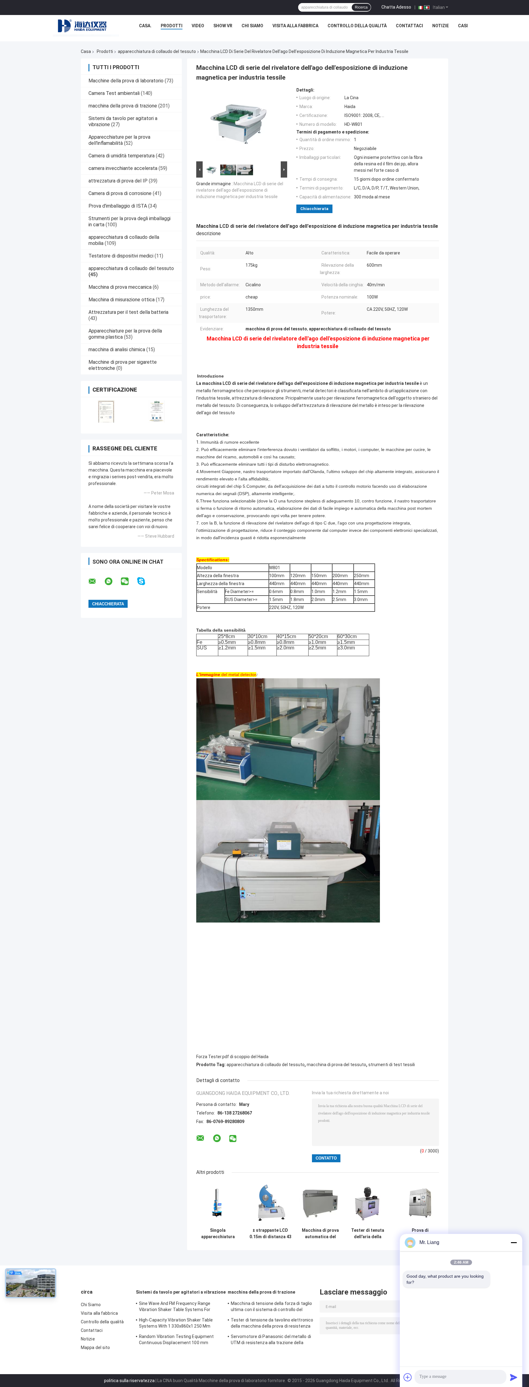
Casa (86, 51)
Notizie (440, 25)
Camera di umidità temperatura (121, 156)
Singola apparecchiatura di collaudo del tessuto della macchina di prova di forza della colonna (217, 1233)
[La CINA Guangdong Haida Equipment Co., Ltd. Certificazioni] (106, 411)
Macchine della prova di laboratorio (125, 81)
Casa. (145, 25)
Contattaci (409, 25)
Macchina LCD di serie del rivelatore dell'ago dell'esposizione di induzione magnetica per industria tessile (239, 190)
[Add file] (407, 1377)
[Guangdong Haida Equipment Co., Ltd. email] (96, 581)
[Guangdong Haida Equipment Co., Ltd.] (86, 27)
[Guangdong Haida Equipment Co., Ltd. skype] (145, 581)
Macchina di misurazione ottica (121, 300)
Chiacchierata (314, 208)
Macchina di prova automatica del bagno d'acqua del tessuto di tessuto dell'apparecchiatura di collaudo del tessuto (320, 1233)
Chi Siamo (252, 25)
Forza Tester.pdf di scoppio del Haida (232, 1056)
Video (198, 25)
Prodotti (171, 25)
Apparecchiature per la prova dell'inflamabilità (119, 140)
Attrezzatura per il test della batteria (128, 312)
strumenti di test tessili (391, 1064)
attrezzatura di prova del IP (118, 181)
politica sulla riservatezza (129, 1380)
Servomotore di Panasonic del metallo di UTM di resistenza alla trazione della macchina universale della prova (271, 1340)
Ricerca (361, 7)
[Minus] (513, 1242)
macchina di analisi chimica (116, 349)
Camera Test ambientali (114, 93)
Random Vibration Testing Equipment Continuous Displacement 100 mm (176, 1339)
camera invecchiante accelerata (122, 168)
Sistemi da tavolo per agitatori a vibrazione (181, 1292)
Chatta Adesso (396, 7)
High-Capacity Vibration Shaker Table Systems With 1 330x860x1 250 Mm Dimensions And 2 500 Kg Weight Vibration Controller (176, 1323)
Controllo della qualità (357, 25)
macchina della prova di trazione (122, 106)
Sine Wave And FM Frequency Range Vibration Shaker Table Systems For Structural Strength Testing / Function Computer (177, 1307)
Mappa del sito (95, 1347)
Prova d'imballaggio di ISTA (117, 206)
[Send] (514, 1377)
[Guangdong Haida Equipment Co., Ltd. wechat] (128, 581)
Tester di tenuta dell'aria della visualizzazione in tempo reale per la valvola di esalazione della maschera (367, 1233)
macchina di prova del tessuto (336, 1064)
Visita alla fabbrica (295, 25)
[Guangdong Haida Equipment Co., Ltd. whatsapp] (112, 581)
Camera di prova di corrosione (120, 193)
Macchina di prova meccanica (120, 287)
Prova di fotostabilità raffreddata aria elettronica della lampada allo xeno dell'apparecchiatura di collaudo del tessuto (420, 1233)
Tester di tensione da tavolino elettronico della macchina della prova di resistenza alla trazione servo (272, 1323)
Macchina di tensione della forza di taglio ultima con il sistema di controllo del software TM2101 (271, 1307)
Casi (463, 25)
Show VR (222, 25)
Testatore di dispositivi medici (120, 256)
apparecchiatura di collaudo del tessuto (157, 51)
